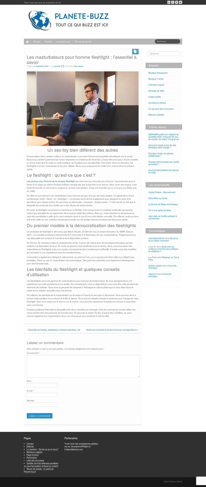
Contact (48, 41)
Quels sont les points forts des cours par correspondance (111, 329)
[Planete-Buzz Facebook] (172, 2)
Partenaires (32, 457)
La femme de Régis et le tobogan (163, 204)
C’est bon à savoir (156, 84)
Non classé (78, 66)
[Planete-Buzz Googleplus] (168, 2)
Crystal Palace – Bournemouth (161, 192)
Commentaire (33, 353)
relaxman (152, 273)
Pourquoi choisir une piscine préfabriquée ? (160, 154)
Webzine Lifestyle (156, 114)
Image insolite (154, 96)
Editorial (30, 446)
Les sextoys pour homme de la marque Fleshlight (51, 181)
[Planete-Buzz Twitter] (180, 2)
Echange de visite (156, 90)
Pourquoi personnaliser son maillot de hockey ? (163, 163)
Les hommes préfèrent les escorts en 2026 (163, 171)
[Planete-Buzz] (69, 21)
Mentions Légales (34, 452)
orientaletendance (156, 238)
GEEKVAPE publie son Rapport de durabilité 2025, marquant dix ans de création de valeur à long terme (163, 137)
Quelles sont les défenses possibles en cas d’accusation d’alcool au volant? (41, 464)
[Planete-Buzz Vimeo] (176, 2)
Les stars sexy (63, 41)
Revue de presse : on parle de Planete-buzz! (39, 470)
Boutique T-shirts (155, 78)
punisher (57, 66)
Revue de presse (83, 41)
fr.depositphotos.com (73, 449)
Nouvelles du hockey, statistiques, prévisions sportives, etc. (54, 329)
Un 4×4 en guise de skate (159, 210)
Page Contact (33, 454)
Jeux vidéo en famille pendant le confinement (162, 217)
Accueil (36, 41)
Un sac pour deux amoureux (161, 108)
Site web (30, 400)
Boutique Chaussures (157, 72)
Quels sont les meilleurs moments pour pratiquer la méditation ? (163, 249)
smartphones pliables (88, 443)
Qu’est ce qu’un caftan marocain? (163, 239)
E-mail (30, 390)
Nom (29, 381)
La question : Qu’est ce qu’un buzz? (42, 449)
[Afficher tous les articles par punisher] (62, 66)
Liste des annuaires (35, 460)
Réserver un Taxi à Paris (163, 258)
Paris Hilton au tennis (157, 198)
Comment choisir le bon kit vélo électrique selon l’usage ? (162, 146)
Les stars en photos (157, 102)
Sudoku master (155, 265)
